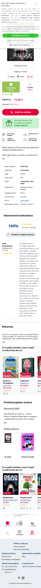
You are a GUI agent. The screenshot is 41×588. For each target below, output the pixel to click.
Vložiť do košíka (23, 112)
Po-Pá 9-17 (8, 572)
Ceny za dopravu (19, 547)
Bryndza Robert (25, 500)
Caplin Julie (7, 386)
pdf (31, 76)
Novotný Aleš (11, 408)
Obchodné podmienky (21, 549)
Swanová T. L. (25, 383)
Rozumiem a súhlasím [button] (20, 35)
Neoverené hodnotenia (18, 215)
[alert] (20, 24)
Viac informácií (24, 31)
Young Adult (24, 200)
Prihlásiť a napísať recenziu (22, 234)
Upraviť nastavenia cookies (31, 566)
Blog (23, 556)
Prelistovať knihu (20, 66)
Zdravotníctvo (6, 556)
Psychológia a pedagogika (11, 559)
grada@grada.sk (10, 569)
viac (3, 158)
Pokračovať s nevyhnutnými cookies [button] (20, 40)
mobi (22, 76)
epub (13, 76)
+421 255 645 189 (11, 566)
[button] (20, 45)
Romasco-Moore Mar (10, 500)
